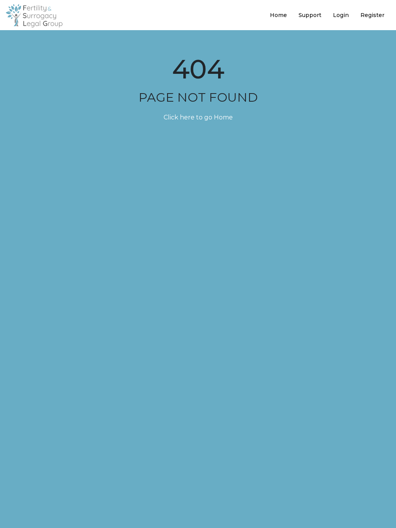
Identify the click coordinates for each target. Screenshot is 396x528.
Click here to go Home (198, 117)
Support (310, 15)
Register (372, 15)
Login (341, 15)
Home (278, 15)
